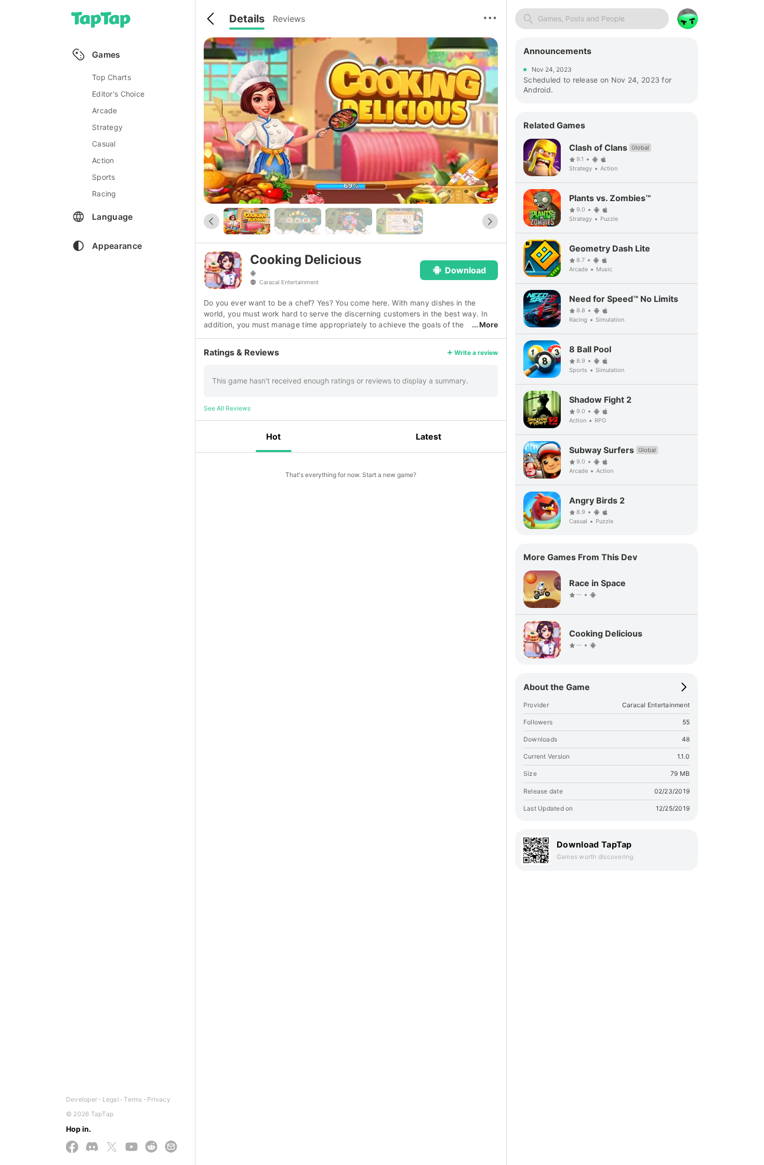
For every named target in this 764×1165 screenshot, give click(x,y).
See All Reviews (227, 408)
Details (247, 18)
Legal (110, 1099)
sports (103, 177)
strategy (107, 127)
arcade (104, 110)
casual (104, 143)
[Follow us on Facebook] (72, 1148)
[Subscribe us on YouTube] (131, 1147)
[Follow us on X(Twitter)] (112, 1148)
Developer (81, 1099)
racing (104, 193)
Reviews (289, 19)
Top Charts (111, 77)
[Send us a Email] (171, 1147)
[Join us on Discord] (92, 1147)
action (103, 160)
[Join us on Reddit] (151, 1147)
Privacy (158, 1099)
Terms (133, 1099)
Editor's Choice (118, 93)
